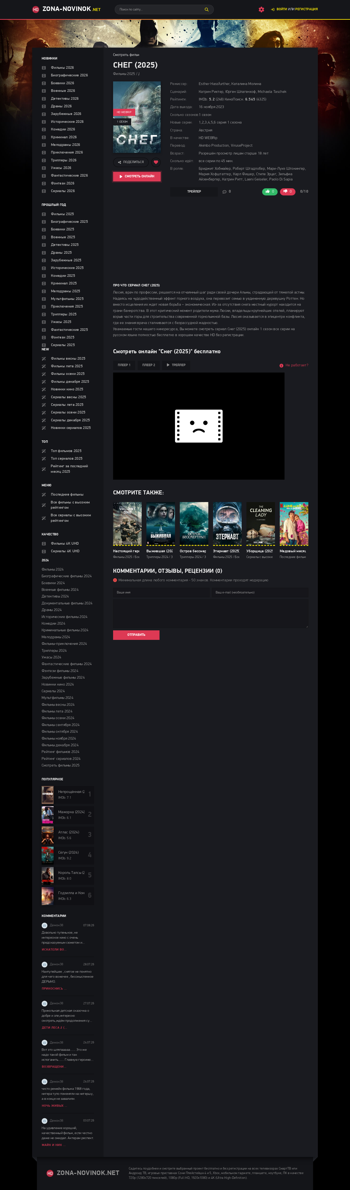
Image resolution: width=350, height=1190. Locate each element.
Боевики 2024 (53, 583)
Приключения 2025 (67, 307)
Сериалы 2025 (63, 345)
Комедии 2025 (63, 276)
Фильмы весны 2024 (58, 705)
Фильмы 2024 (53, 570)
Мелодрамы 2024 (56, 637)
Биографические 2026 (69, 75)
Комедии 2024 (53, 624)
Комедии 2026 (63, 129)
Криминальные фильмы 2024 (65, 630)
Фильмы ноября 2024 (59, 739)
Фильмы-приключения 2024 (64, 644)
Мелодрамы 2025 (65, 291)
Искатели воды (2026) (55, 949)
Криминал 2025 (64, 283)
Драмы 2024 (52, 610)
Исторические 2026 (67, 122)
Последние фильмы (67, 495)
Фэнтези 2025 (62, 337)
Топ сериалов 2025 (66, 459)
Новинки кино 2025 (67, 389)
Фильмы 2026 (62, 68)
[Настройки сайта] (261, 9)
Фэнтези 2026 (62, 183)
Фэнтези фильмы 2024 (60, 671)
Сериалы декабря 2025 (70, 420)
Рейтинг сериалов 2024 (61, 759)
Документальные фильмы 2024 (67, 603)
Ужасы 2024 (51, 657)
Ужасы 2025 (61, 322)
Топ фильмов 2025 (66, 451)
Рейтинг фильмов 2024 (60, 752)
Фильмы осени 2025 (68, 374)
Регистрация (306, 9)
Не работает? (297, 365)
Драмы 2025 (61, 253)
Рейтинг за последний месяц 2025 (69, 468)
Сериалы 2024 (53, 691)
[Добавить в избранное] (156, 162)
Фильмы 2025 (62, 214)
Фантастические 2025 (69, 330)
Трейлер (194, 192)
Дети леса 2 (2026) (55, 1027)
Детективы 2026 (65, 99)
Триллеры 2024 (54, 651)
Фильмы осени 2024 (58, 718)
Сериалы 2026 (63, 191)
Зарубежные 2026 (66, 114)
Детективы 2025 (65, 245)
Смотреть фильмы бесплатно (136, 55)
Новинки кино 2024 (58, 685)
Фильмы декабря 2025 (70, 382)
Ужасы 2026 (61, 168)
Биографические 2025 (69, 222)
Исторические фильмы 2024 (65, 617)
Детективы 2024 (55, 596)
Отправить (136, 635)
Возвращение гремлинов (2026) (55, 1066)
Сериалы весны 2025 (68, 397)
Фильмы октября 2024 (60, 732)
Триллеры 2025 (63, 314)
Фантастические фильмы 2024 (67, 664)
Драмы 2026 (61, 106)
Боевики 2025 (62, 229)
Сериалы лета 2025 (67, 405)
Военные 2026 (63, 91)
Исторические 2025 (67, 268)
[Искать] (207, 9)
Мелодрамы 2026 (65, 145)
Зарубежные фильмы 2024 (63, 678)
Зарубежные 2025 (66, 260)
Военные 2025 (63, 237)
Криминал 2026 (64, 137)
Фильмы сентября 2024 (61, 725)
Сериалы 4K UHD (65, 551)
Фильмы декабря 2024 (60, 745)
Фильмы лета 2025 (67, 366)
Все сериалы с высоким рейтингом (71, 518)
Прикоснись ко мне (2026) (55, 988)
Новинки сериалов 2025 (71, 428)
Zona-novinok (71, 9)
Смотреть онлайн (139, 176)
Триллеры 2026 (63, 160)
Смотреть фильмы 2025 (61, 765)
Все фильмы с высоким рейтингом (70, 505)
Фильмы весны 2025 (68, 359)
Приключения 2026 (67, 152)
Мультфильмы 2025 (67, 299)
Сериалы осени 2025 (68, 412)
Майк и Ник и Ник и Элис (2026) (55, 1145)
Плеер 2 (148, 365)
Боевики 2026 (62, 83)
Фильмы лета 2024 (57, 711)
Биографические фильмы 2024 (67, 576)
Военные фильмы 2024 (60, 590)
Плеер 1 (124, 365)
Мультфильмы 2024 (57, 698)
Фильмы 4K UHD (65, 544)
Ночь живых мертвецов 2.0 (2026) (55, 1105)
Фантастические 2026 (69, 176)
